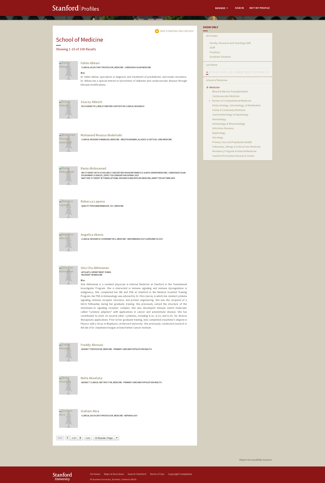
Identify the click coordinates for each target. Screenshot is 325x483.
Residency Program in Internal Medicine (234, 151)
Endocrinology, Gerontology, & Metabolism (236, 105)
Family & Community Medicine (228, 110)
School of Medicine (216, 80)
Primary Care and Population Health (232, 142)
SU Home (95, 474)
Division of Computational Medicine (231, 100)
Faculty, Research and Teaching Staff (230, 43)
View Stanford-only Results (176, 31)
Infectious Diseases (223, 128)
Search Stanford (137, 474)
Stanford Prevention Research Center (233, 155)
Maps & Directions (114, 474)
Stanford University (68, 476)
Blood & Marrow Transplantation (230, 91)
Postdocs (215, 52)
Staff (212, 47)
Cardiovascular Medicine (226, 96)
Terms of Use (157, 474)
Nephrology (219, 133)
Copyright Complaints (180, 474)
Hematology (219, 119)
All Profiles (212, 36)
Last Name (211, 64)
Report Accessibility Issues (255, 459)
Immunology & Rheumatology (228, 123)
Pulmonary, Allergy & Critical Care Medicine (236, 146)
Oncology (217, 137)
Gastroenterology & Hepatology (230, 114)
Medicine (215, 87)
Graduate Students (220, 56)
